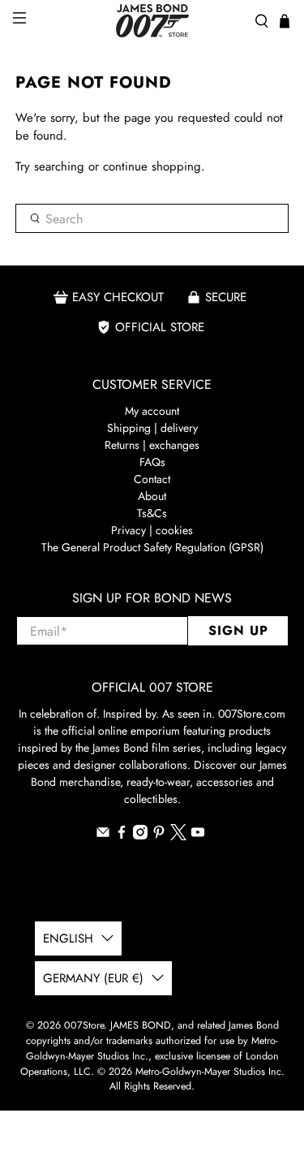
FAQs (152, 462)
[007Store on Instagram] (140, 835)
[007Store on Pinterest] (159, 835)
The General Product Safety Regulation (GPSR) (152, 547)
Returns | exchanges (152, 445)
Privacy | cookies (152, 530)
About (152, 496)
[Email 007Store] (103, 835)
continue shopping (152, 166)
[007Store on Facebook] (121, 835)
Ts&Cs (152, 513)
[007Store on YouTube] (198, 835)
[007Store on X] (178, 836)
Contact (152, 479)
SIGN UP (238, 630)
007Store (84, 1025)
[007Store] (152, 20)
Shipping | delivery (152, 428)
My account (152, 411)
